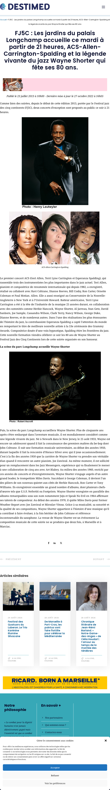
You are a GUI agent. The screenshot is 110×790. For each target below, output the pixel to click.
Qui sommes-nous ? (55, 725)
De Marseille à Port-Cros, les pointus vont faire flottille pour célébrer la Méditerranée (55, 630)
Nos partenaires (54, 717)
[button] (105, 740)
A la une (16, 659)
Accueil (3, 19)
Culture (12, 662)
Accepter (55, 767)
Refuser (55, 775)
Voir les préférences (55, 783)
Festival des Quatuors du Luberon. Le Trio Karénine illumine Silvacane (17, 630)
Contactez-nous (53, 732)
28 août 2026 (52, 619)
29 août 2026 (15, 619)
